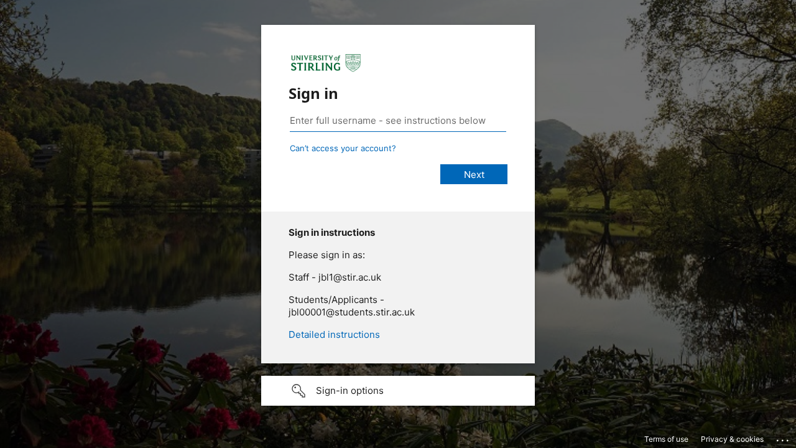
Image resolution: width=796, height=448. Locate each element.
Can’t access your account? (343, 148)
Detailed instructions (334, 334)
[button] (398, 391)
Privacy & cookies (732, 439)
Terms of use (666, 439)
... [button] (783, 437)
